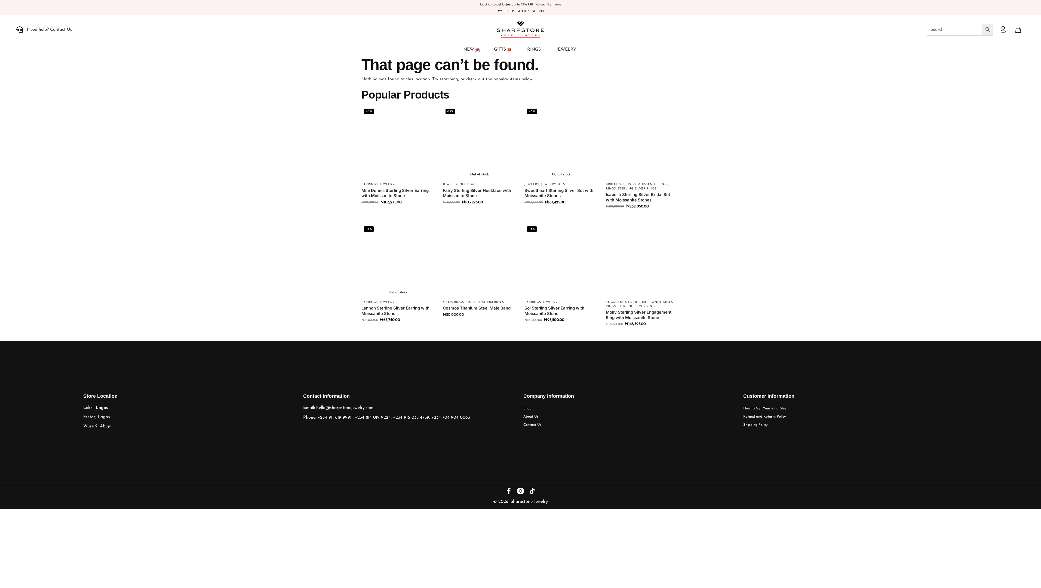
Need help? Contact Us (49, 29)
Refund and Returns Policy (764, 416)
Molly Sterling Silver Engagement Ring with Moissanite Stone (638, 315)
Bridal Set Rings (620, 184)
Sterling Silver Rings (637, 188)
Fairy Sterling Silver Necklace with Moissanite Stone (477, 193)
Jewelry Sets (553, 184)
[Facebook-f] (509, 491)
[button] (1018, 29)
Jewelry (387, 184)
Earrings (369, 184)
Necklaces (469, 184)
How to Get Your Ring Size (764, 408)
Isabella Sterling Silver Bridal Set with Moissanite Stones (638, 197)
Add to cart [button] (398, 214)
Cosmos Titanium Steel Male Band (477, 308)
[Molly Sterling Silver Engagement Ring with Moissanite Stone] (642, 260)
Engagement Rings (623, 302)
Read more (479, 214)
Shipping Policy (755, 425)
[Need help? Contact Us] (19, 29)
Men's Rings (453, 302)
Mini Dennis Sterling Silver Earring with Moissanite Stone (395, 193)
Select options (643, 218)
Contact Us (532, 425)
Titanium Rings (490, 302)
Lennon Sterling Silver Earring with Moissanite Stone (395, 310)
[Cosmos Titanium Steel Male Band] (479, 260)
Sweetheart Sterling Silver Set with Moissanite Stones (558, 193)
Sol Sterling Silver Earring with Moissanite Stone (554, 310)
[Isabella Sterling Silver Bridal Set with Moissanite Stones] (642, 142)
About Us (530, 416)
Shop (527, 408)
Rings (611, 188)
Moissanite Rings (652, 184)
